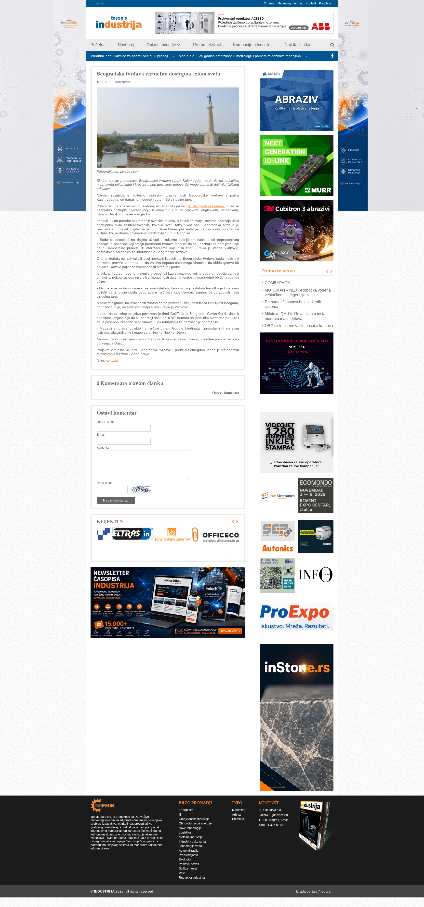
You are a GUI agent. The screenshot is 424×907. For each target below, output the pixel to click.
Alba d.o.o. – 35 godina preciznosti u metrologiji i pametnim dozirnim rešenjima (187, 56)
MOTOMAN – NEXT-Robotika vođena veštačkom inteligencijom (298, 285)
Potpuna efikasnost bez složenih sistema (293, 297)
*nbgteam (325, 896)
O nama (269, 3)
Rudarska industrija (192, 882)
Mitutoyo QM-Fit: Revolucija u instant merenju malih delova (297, 309)
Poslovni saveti (189, 868)
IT (180, 819)
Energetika (186, 814)
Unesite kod (105, 483)
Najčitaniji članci (300, 44)
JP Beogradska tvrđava (205, 206)
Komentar (103, 447)
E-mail (101, 434)
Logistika (185, 837)
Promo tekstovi (207, 44)
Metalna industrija (191, 842)
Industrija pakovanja (192, 846)
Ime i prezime (106, 422)
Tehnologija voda (190, 850)
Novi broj (126, 44)
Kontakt (311, 3)
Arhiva (298, 3)
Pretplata (325, 3)
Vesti (182, 878)
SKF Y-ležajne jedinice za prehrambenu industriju (287, 328)
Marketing (284, 3)
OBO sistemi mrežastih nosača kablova (299, 319)
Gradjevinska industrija (194, 823)
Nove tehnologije (190, 832)
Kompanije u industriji (252, 44)
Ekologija (185, 864)
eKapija (112, 360)
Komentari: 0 (123, 82)
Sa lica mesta (188, 873)
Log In (99, 3)
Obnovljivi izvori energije (195, 828)
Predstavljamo (188, 859)
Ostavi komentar (225, 393)
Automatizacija (189, 855)
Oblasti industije (161, 44)
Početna (98, 44)
